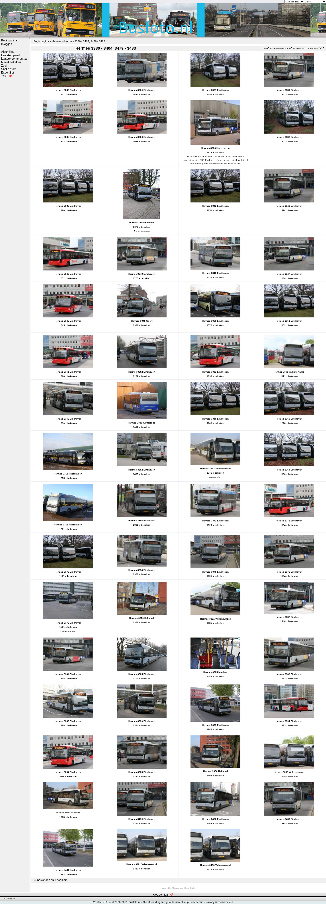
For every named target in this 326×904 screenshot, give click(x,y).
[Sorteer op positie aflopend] (323, 48)
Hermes (56, 41)
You (6, 76)
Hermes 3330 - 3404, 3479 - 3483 (84, 41)
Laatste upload (10, 55)
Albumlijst (7, 51)
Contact (97, 902)
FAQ (107, 902)
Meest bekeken (11, 62)
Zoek (4, 65)
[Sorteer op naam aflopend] (294, 48)
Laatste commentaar (14, 58)
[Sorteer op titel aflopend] (271, 48)
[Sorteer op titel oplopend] (268, 48)
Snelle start (8, 69)
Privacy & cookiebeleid (219, 902)
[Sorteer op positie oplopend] (320, 48)
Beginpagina (9, 40)
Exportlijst (7, 72)
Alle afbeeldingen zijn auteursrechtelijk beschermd (172, 902)
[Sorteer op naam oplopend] (291, 48)
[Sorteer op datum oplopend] (305, 48)
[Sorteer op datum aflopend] (308, 48)
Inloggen (6, 44)
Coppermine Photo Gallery (184, 888)
